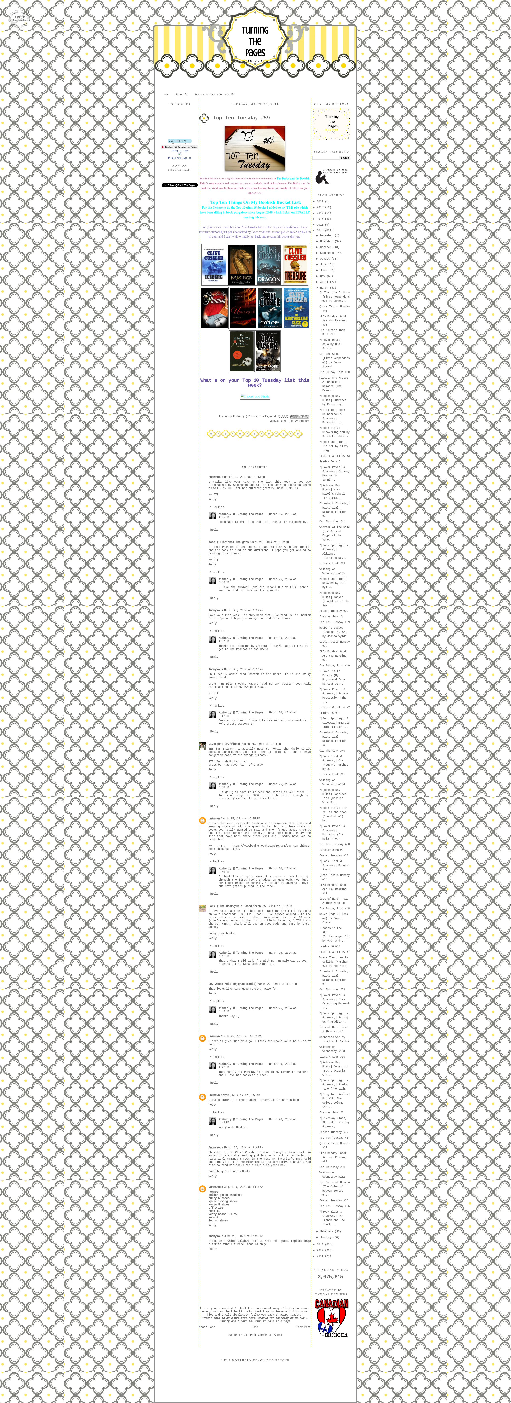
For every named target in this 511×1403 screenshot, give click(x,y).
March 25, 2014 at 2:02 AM (243, 610)
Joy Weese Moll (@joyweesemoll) (232, 984)
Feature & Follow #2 (334, 707)
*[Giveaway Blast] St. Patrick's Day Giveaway (334, 1122)
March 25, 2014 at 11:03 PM (241, 1036)
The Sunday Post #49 (334, 665)
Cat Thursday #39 (332, 989)
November (327, 241)
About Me (181, 94)
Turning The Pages (255, 41)
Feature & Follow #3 (334, 456)
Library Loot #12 (332, 563)
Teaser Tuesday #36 (333, 1200)
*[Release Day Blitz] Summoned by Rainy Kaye (332, 400)
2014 (321, 230)
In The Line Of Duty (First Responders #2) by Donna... (334, 297)
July (324, 264)
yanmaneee (216, 1187)
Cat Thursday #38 (332, 1167)
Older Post (303, 1327)
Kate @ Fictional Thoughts (229, 542)
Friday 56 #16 (329, 461)
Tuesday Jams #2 (331, 1112)
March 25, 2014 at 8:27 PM (277, 984)
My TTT (213, 494)
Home (166, 94)
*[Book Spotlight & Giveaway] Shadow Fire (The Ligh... (334, 1084)
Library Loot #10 (332, 1056)
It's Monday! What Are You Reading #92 (333, 656)
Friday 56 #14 (329, 946)
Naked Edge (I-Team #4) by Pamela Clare (333, 918)
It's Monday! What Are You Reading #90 (333, 1157)
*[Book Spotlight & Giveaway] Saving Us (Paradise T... (334, 1017)
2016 (321, 219)
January (326, 1237)
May (323, 276)
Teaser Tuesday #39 (333, 611)
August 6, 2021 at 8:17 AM (243, 1187)
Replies (218, 507)
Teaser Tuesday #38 (333, 855)
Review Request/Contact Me (215, 94)
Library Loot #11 (332, 774)
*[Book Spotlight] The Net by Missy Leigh (333, 446)
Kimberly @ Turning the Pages (241, 514)
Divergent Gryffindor (225, 744)
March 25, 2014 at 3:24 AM (243, 669)
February (327, 1231)
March (325, 287)
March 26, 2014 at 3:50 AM (240, 1095)
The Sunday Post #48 (334, 908)
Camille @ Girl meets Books (229, 1171)
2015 (321, 224)
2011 (321, 1256)
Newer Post (207, 1327)
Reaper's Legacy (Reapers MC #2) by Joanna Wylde (332, 632)
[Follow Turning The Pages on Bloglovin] (180, 143)
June (324, 270)
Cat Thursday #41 (332, 521)
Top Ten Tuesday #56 (334, 1206)
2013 (321, 1244)
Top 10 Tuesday (299, 421)
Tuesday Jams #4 (331, 616)
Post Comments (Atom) (266, 1335)
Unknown (214, 818)
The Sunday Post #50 (334, 372)
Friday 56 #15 (329, 713)
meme (283, 421)
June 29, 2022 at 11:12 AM (243, 1236)
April (325, 282)
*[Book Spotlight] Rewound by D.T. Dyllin (333, 583)
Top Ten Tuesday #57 (334, 1137)
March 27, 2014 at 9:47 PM (243, 1147)
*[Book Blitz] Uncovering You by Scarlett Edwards (334, 432)
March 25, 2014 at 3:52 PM (240, 818)
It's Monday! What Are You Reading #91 (333, 889)
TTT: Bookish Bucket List (228, 761)
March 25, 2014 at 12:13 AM (244, 477)
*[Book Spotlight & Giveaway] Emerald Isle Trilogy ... (334, 723)
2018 (321, 207)
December (327, 235)
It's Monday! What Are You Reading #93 (333, 320)
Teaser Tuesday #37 (333, 1132)
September (328, 253)
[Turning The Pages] (179, 154)
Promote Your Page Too (179, 158)
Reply (213, 499)
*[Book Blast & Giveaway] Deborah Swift (334, 865)
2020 (321, 201)
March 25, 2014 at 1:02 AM (269, 542)
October (326, 247)
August (325, 258)
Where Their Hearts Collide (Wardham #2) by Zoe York (333, 962)
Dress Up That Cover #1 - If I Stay (236, 764)
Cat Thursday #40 (332, 750)
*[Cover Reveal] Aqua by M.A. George (331, 344)
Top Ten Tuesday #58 (334, 844)
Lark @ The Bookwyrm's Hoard (230, 906)
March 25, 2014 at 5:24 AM (261, 744)
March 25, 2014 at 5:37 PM (272, 906)
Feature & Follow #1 (334, 952)
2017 (321, 213)
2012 (321, 1250)
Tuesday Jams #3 (331, 850)
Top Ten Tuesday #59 (334, 622)
